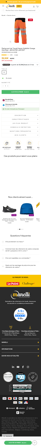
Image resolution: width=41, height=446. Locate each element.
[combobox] (20, 10)
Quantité (6, 82)
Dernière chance (11, 15)
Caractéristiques (20, 119)
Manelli (3, 15)
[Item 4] (22, 229)
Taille (4, 69)
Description (20, 115)
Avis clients (20, 135)
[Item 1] (18, 229)
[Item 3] (21, 229)
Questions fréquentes (20, 131)
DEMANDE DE (19, 6)
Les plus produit (20, 123)
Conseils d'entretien (20, 127)
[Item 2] (19, 229)
